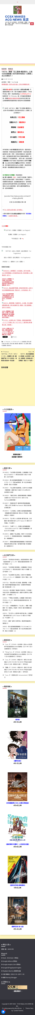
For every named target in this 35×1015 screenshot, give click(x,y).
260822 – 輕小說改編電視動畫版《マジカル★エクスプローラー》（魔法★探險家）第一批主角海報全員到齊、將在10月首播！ (18, 482)
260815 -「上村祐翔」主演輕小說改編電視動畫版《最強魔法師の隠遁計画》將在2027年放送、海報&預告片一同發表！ (18, 513)
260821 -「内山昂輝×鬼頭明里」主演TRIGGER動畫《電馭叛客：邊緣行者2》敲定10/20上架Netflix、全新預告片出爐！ (18, 490)
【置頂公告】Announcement (19, 675)
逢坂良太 (9, 345)
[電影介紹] (17, 717)
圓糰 (7, 667)
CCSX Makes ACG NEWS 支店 (17, 18)
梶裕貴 (16, 343)
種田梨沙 (21, 343)
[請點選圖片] (17, 989)
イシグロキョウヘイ (16, 341)
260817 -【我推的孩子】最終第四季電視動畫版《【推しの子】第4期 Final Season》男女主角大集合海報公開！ (17, 505)
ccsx (7, 644)
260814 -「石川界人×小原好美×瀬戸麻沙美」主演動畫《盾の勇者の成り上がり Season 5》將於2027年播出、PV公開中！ (18, 521)
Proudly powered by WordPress (12, 1008)
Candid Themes (18, 1010)
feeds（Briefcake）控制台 (10, 958)
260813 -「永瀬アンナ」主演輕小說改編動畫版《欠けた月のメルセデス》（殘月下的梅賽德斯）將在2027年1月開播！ (18, 528)
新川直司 (6, 343)
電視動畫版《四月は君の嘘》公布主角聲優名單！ (16, 84)
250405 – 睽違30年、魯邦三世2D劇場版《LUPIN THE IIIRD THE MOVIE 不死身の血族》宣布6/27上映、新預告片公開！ (18, 662)
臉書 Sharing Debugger (10, 977)
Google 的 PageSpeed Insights (12, 968)
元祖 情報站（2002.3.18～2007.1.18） (14, 974)
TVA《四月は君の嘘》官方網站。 (13, 210)
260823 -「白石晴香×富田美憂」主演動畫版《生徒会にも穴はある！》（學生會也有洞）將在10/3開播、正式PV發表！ (18, 475)
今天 (3, 226)
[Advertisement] (17, 45)
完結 (14, 177)
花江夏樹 (26, 343)
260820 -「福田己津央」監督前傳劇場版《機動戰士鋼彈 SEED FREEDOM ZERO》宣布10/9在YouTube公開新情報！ (17, 498)
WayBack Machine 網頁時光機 (12, 971)
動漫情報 (4, 69)
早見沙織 (12, 343)
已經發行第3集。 (13, 216)
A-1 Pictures (7, 341)
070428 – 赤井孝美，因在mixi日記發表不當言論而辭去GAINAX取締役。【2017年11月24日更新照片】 (18, 647)
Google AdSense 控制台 (10, 961)
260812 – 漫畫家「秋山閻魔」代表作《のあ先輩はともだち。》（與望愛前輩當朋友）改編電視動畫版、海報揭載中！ (18, 536)
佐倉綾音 (24, 341)
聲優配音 (10, 69)
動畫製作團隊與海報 (14, 98)
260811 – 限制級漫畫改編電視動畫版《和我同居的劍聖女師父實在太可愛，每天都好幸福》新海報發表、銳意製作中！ (18, 544)
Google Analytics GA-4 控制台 (12, 964)
